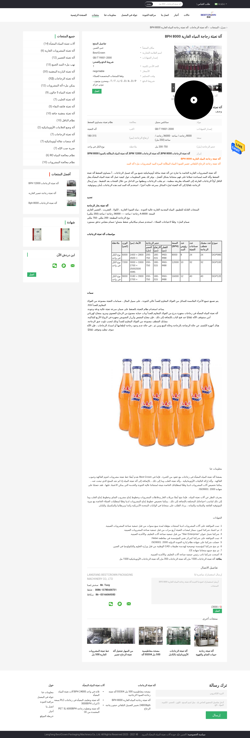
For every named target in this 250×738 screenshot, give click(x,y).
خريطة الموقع (47, 716)
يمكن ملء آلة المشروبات (61, 85)
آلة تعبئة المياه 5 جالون (62, 92)
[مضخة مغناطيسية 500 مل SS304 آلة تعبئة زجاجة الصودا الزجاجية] (151, 636)
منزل (223, 27)
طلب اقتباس (204, 4)
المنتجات (214, 27)
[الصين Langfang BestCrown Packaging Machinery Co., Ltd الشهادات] (37, 234)
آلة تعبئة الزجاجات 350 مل (173, 558)
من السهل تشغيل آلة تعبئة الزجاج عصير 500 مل (123, 653)
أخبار (176, 15)
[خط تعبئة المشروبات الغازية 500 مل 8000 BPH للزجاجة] (99, 636)
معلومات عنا (110, 15)
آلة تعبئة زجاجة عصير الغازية (42, 193)
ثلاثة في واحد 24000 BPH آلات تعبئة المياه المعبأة (78, 693)
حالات (187, 15)
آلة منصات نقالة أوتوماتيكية (59, 141)
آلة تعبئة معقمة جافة (63, 113)
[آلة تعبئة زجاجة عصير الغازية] (71, 193)
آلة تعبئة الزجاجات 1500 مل (201, 558)
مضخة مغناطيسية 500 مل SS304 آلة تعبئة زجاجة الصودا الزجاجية (150, 653)
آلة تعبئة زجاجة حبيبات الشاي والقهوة (206, 653)
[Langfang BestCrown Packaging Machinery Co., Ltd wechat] (57, 266)
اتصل (96, 91)
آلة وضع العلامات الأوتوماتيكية (58, 127)
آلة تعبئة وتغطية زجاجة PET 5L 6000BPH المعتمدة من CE (78, 710)
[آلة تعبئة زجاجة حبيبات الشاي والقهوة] (206, 636)
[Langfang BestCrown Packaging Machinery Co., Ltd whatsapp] (66, 266)
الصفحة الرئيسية (79, 15)
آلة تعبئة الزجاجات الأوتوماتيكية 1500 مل (139, 558)
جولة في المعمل (129, 15)
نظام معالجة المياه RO (62, 155)
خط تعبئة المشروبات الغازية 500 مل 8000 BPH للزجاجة (99, 653)
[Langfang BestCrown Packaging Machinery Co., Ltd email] (75, 266)
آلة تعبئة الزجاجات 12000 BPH (44, 183)
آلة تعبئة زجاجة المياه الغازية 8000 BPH (131, 700)
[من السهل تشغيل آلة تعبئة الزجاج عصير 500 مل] (123, 636)
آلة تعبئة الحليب (66, 99)
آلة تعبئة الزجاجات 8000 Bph (43, 203)
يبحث (149, 4)
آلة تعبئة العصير (66, 57)
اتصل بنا (165, 15)
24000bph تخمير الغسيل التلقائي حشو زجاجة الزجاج (128, 707)
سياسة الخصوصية (196, 734)
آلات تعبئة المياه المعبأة (62, 43)
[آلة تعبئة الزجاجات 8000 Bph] (71, 203)
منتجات (95, 15)
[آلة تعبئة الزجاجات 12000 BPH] (71, 183)
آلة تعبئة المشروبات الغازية (60, 50)
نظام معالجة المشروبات (61, 162)
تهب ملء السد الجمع (63, 64)
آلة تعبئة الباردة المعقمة (61, 71)
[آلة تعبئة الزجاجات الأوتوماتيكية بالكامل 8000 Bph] (178, 636)
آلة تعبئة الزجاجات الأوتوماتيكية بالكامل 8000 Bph (178, 653)
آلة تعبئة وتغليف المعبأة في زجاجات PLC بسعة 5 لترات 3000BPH (76, 702)
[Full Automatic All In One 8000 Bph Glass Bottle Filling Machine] (193, 62)
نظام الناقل (68, 120)
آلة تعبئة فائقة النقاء (64, 106)
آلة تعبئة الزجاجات (198, 27)
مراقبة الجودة (149, 15)
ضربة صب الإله (66, 148)
